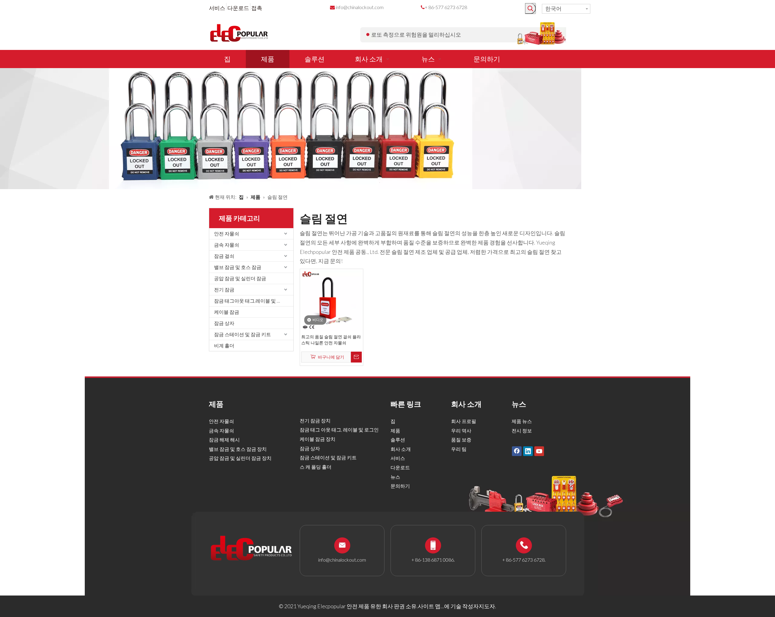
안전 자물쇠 (226, 233)
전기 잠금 (224, 289)
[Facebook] (517, 451)
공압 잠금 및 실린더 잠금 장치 (240, 458)
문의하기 (400, 486)
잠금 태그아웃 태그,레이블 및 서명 (250, 301)
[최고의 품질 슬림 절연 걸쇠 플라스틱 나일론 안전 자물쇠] (331, 299)
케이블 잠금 (226, 312)
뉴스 (395, 477)
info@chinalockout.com (360, 7)
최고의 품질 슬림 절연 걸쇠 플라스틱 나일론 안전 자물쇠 (331, 339)
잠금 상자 (224, 323)
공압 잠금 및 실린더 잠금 (240, 278)
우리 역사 (461, 430)
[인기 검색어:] (530, 8)
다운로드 (238, 8)
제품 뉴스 (522, 421)
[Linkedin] (528, 451)
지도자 (487, 606)
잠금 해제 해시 (224, 439)
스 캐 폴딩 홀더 (315, 467)
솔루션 (398, 439)
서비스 (217, 8)
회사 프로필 (463, 421)
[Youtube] (539, 451)
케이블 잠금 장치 (317, 439)
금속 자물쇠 (226, 245)
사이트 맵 (429, 606)
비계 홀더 (224, 345)
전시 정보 (522, 430)
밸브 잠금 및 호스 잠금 (237, 267)
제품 (395, 430)
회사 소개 (401, 449)
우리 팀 (459, 449)
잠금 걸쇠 (224, 256)
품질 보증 (461, 439)
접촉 (256, 8)
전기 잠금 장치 (315, 420)
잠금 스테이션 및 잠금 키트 (242, 334)
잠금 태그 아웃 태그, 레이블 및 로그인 (339, 429)
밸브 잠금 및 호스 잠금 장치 (238, 449)
